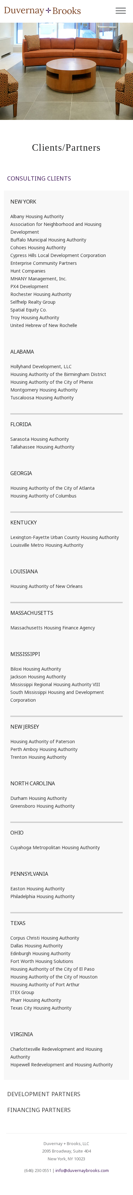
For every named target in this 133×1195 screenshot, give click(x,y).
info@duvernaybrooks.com (82, 1170)
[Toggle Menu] (121, 11)
